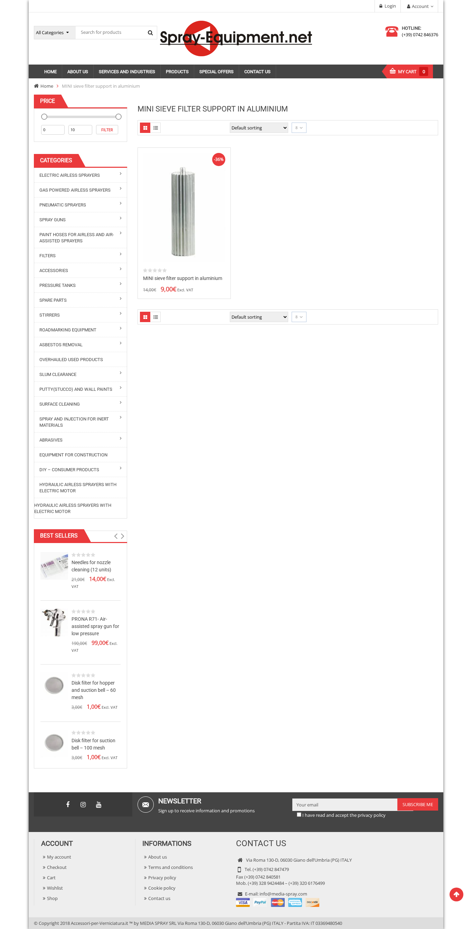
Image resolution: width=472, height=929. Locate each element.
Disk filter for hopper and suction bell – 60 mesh (94, 690)
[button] (116, 536)
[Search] (150, 32)
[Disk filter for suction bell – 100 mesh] (54, 743)
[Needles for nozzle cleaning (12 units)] (54, 565)
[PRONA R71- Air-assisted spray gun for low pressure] (54, 622)
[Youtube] (98, 805)
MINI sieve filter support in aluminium (182, 278)
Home (46, 86)
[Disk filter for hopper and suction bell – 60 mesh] (54, 686)
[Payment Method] (277, 902)
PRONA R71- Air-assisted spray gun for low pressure (95, 626)
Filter (107, 129)
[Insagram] (83, 805)
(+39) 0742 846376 (420, 34)
